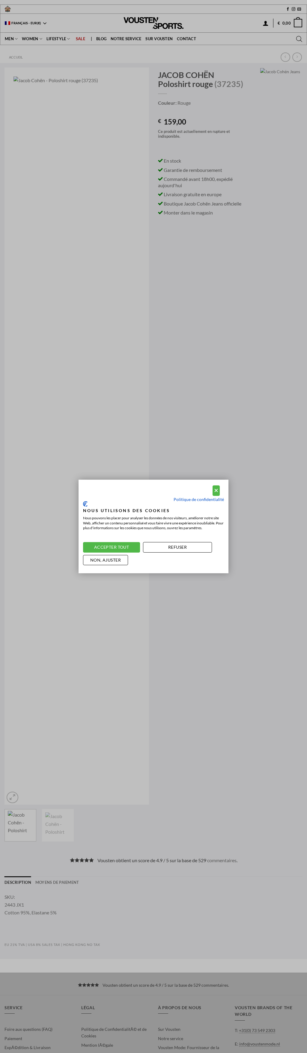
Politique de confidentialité (199, 499)
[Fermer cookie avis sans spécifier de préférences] (216, 490)
